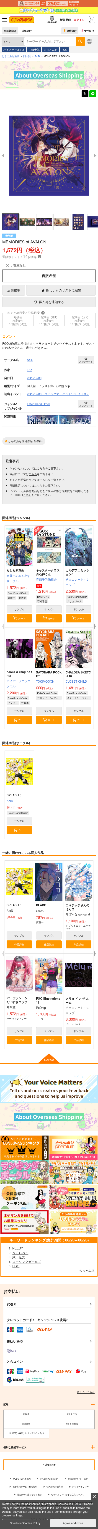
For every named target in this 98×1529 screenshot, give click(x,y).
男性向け (72, 30)
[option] (49, 155)
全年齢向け (10, 30)
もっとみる (87, 1270)
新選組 (22, 597)
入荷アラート (86, 361)
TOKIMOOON (45, 681)
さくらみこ (20, 1252)
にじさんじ (50, 49)
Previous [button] (2, 155)
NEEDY (17, 1248)
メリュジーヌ (74, 601)
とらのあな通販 (10, 56)
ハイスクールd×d (14, 49)
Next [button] (95, 155)
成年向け (27, 30)
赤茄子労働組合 (46, 579)
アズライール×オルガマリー (49, 698)
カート (22, 618)
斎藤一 (11, 597)
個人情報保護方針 (54, 1486)
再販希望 (49, 275)
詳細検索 (89, 41)
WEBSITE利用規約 (22, 1478)
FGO (64, 49)
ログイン (79, 20)
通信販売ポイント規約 (78, 1478)
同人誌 (27, 56)
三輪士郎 (34, 49)
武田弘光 (18, 1257)
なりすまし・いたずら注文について (67, 1494)
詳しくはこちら (86, 1392)
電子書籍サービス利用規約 (25, 1486)
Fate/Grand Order (18, 593)
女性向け (89, 30)
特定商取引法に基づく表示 (29, 1494)
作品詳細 (19, 944)
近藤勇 (25, 703)
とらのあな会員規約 (49, 1478)
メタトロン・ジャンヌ (79, 698)
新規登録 (65, 20)
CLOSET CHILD (76, 681)
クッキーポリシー (80, 1486)
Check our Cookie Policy (25, 1523)
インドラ (13, 703)
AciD (10, 801)
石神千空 (42, 601)
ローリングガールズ (26, 1261)
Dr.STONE (43, 596)
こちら (41, 468)
